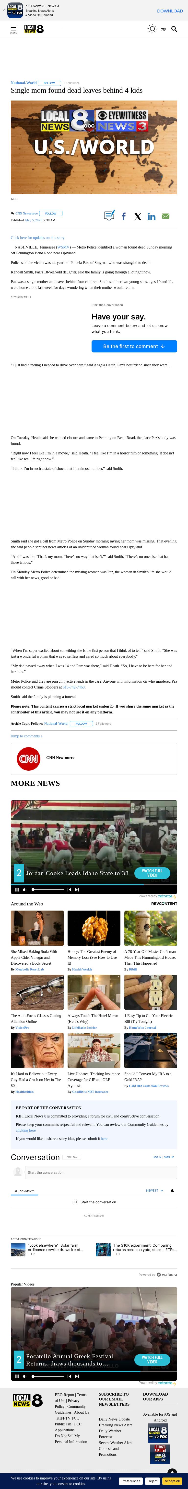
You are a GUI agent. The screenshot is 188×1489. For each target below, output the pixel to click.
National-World (56, 723)
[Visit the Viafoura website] (166, 1275)
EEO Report (64, 1395)
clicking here (26, 1130)
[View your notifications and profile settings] (172, 1191)
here (104, 1139)
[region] (94, 1215)
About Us (81, 1412)
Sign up (169, 1157)
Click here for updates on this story (38, 238)
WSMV (63, 247)
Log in (157, 1157)
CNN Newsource (26, 213)
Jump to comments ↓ (27, 736)
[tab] (24, 1191)
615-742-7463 (74, 687)
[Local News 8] (40, 29)
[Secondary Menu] (17, 29)
